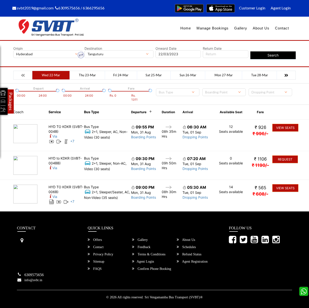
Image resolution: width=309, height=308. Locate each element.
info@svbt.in (33, 280)
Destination (93, 48)
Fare (260, 112)
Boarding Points (143, 137)
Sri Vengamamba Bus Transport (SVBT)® (174, 297)
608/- (260, 193)
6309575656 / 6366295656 (81, 8)
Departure (139, 112)
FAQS (97, 269)
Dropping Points (195, 137)
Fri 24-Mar (120, 75)
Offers (97, 240)
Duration (168, 112)
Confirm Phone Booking (154, 269)
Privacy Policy (102, 254)
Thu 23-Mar (87, 75)
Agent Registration (194, 261)
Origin (18, 48)
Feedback (143, 247)
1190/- (260, 165)
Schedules (188, 247)
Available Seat (231, 112)
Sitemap (98, 261)
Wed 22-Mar (51, 75)
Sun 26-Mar (188, 75)
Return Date (212, 48)
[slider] (16, 90)
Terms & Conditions (151, 254)
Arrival (188, 112)
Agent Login (281, 8)
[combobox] (178, 92)
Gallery (240, 28)
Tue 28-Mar (259, 75)
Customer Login (252, 8)
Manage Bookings (213, 28)
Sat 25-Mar (154, 75)
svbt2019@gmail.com (35, 8)
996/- (260, 133)
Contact (282, 28)
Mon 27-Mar (224, 75)
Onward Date (165, 48)
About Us (261, 28)
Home (185, 28)
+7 (72, 141)
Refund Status (191, 254)
